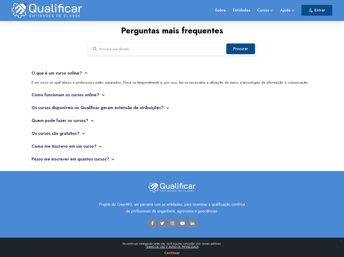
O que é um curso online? (57, 73)
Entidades (241, 10)
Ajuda (285, 10)
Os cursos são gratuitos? (56, 133)
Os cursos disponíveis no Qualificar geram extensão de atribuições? (98, 108)
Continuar (172, 252)
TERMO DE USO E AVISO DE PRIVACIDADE (172, 247)
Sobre (220, 10)
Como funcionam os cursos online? (66, 95)
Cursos (263, 10)
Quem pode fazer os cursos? (60, 121)
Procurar (240, 48)
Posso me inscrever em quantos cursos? (71, 159)
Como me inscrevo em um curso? (65, 146)
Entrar (320, 10)
